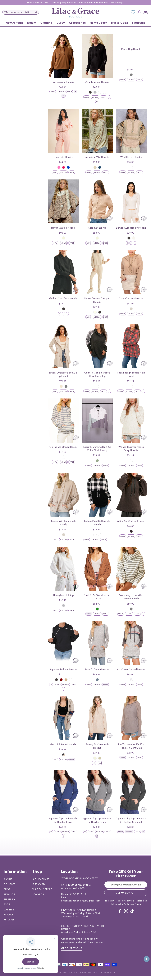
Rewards (9, 894)
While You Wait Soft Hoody (131, 521)
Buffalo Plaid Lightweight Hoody (97, 522)
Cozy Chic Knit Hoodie (131, 298)
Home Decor (98, 22)
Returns (9, 919)
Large (69, 91)
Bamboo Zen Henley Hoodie (131, 227)
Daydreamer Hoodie (63, 81)
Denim (31, 22)
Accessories (77, 22)
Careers (9, 909)
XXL (97, 101)
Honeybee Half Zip (63, 595)
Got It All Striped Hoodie (63, 744)
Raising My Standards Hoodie (97, 746)
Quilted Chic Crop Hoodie (63, 298)
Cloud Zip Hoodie (63, 157)
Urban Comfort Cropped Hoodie (97, 300)
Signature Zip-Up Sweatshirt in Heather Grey (97, 820)
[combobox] (20, 12)
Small (52, 91)
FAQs (7, 904)
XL (109, 97)
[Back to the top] (147, 959)
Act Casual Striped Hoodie (131, 669)
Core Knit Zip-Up (97, 227)
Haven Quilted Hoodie (63, 227)
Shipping (9, 899)
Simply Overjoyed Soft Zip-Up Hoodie (63, 374)
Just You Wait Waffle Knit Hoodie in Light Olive (131, 746)
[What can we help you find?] (36, 12)
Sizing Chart (40, 879)
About (8, 879)
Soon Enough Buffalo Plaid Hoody (131, 374)
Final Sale (138, 22)
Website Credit (109, 972)
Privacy (8, 914)
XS (51, 684)
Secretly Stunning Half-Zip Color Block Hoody (97, 448)
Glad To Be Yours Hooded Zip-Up (97, 596)
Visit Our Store (42, 889)
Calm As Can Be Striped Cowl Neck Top (97, 374)
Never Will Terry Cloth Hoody (63, 522)
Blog (7, 889)
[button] (146, 12)
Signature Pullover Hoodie (63, 669)
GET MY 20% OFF (125, 892)
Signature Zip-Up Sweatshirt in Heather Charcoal (131, 820)
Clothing (46, 22)
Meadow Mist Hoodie (97, 157)
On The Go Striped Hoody (63, 446)
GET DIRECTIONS (71, 948)
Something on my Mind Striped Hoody (131, 596)
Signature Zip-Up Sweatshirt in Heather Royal (63, 820)
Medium (61, 91)
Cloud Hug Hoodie (131, 49)
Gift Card (38, 884)
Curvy (60, 22)
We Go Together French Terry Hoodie (131, 448)
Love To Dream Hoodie (97, 669)
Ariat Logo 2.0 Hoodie (97, 81)
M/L (100, 763)
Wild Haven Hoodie (131, 157)
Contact (9, 884)
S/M (94, 763)
